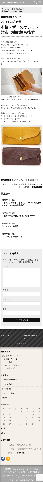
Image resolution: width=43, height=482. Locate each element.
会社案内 (22, 471)
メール (6, 299)
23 (27, 421)
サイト (5, 308)
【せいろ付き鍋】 (9, 368)
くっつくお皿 (7, 362)
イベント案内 (6, 388)
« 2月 (3, 428)
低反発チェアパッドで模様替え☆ (20, 180)
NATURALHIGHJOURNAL (24, 480)
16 (27, 418)
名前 (5, 290)
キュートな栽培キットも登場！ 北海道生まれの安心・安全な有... (22, 185)
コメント (7, 266)
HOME (8, 469)
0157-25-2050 (23, 453)
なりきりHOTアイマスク (11, 355)
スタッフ (18, 17)
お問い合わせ (34, 471)
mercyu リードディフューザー (14, 365)
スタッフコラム (7, 393)
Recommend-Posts (9, 379)
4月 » (3, 433)
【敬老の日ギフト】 (10, 359)
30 (27, 424)
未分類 (4, 397)
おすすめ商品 (6, 17)
